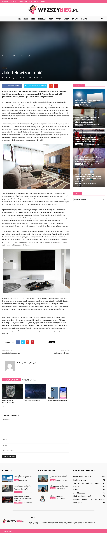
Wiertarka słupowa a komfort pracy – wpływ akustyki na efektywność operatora (87, 120)
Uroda (66, 19)
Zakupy (75, 19)
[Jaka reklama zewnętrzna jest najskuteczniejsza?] (7, 478)
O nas (30, 1)
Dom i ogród (23, 19)
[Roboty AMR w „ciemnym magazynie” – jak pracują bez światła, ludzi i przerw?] (7, 499)
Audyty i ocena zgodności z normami (87, 499)
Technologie (79, 124)
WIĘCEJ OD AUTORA (29, 380)
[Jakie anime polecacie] (43, 498)
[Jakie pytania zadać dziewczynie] (43, 488)
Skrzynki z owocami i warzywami (86, 483)
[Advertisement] (53, 39)
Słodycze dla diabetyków (82, 496)
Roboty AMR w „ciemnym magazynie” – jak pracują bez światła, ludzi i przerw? (87, 139)
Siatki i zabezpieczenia (82, 477)
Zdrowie (84, 19)
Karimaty (76, 486)
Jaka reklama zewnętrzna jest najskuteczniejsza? (87, 101)
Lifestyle (42, 19)
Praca (58, 19)
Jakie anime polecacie (61, 353)
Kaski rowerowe (79, 480)
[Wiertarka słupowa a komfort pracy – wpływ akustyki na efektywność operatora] (7, 488)
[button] (102, 18)
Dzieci (33, 19)
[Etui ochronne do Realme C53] (58, 391)
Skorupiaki (77, 502)
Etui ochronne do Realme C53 (57, 400)
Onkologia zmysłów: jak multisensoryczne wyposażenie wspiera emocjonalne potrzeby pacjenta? (88, 177)
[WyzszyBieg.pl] (53, 9)
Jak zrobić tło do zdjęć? (32, 400)
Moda (50, 19)
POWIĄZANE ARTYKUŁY (11, 380)
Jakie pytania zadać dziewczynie (59, 486)
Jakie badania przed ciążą (11, 353)
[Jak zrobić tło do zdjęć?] (35, 391)
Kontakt (43, 1)
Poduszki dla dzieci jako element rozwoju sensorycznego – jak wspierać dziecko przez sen (88, 159)
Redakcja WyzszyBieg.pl (13, 78)
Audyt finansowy (79, 493)
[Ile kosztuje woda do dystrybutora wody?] (12, 391)
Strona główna (23, 1)
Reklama (36, 1)
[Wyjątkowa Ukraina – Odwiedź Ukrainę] (43, 478)
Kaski (75, 489)
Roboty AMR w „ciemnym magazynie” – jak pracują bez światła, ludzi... (23, 498)
